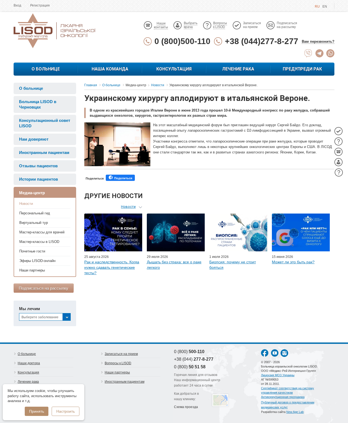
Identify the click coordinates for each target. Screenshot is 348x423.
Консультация (174, 69)
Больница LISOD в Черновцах (37, 104)
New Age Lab (295, 411)
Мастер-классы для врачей (41, 232)
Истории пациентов (38, 179)
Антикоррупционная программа (282, 397)
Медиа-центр (32, 192)
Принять (36, 411)
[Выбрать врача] (338, 162)
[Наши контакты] (338, 152)
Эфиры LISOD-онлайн (37, 261)
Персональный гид (34, 213)
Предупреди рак (302, 69)
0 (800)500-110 (182, 41)
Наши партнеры (32, 270)
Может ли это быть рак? (293, 262)
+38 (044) (193, 359)
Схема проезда (186, 407)
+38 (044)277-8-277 (261, 41)
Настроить (65, 411)
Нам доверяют (33, 139)
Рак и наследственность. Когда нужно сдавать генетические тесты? (111, 267)
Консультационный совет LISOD (44, 123)
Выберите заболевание (39, 317)
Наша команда (110, 69)
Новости (26, 204)
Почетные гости (32, 251)
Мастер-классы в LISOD (39, 242)
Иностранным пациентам (44, 152)
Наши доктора (29, 363)
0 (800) (189, 351)
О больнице (46, 69)
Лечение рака (238, 69)
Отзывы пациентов (38, 165)
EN (324, 6)
